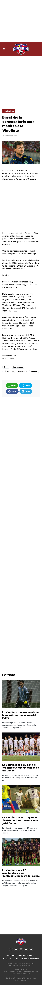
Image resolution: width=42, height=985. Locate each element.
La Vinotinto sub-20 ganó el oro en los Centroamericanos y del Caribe (20, 767)
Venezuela (22, 371)
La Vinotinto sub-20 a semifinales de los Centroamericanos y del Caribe (21, 873)
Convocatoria (17, 367)
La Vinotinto (9, 111)
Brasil (6, 367)
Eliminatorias (9, 371)
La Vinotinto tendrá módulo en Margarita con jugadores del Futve (20, 715)
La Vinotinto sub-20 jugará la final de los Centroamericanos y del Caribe (20, 820)
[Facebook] (16, 949)
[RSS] (31, 949)
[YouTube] (26, 949)
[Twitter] (11, 949)
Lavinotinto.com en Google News (20, 955)
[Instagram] (21, 949)
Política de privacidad (30, 959)
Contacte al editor (10, 959)
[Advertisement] (21, 21)
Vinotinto (34, 371)
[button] (3, 49)
